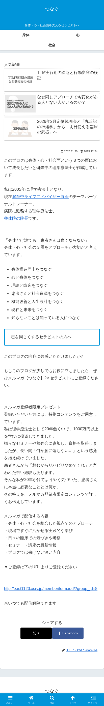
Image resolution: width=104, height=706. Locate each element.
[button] (93, 632)
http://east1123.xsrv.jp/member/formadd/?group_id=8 (50, 588)
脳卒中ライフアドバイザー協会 (40, 196)
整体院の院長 (16, 218)
